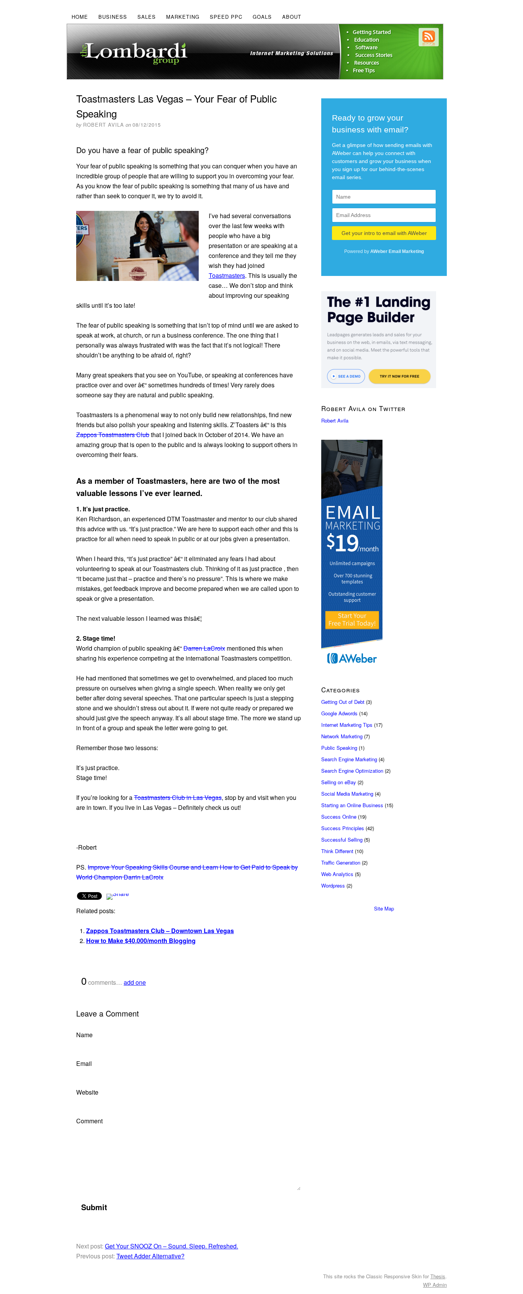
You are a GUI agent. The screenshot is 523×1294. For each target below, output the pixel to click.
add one (135, 982)
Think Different (337, 851)
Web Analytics (337, 874)
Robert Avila (334, 420)
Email (84, 1063)
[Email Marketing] (384, 554)
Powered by (384, 251)
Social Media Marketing (347, 793)
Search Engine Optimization (352, 770)
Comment (89, 1120)
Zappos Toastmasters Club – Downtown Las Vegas (160, 930)
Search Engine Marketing (349, 759)
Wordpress (333, 885)
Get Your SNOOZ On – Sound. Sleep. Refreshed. (171, 1246)
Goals (262, 16)
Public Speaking (339, 747)
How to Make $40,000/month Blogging (141, 940)
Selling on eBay (338, 782)
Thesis (437, 1276)
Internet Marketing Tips (347, 724)
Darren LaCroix (204, 648)
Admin (435, 1284)
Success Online (338, 816)
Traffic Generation (340, 862)
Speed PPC (226, 16)
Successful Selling (342, 839)
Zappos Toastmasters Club (112, 434)
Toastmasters (227, 275)
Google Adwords (339, 713)
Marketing (182, 16)
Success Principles (342, 828)
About (291, 16)
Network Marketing (342, 736)
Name (84, 1034)
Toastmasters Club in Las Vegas (178, 797)
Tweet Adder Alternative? (150, 1256)
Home (80, 16)
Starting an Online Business (352, 805)
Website (87, 1092)
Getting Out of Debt (342, 701)
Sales (146, 16)
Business (112, 16)
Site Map (384, 908)
